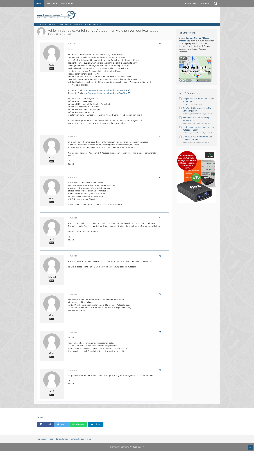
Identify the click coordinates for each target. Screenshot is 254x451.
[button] (45, 424)
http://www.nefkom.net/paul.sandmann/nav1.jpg (105, 90)
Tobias (185, 104)
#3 (160, 177)
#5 (160, 256)
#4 (160, 218)
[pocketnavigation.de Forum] (127, 14)
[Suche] (215, 3)
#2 (160, 136)
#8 (160, 370)
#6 (160, 294)
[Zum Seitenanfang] (250, 447)
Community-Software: (127, 447)
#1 (160, 44)
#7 (160, 332)
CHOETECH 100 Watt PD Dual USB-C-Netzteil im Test (198, 138)
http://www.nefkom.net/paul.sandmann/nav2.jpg (105, 93)
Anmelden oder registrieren (197, 3)
